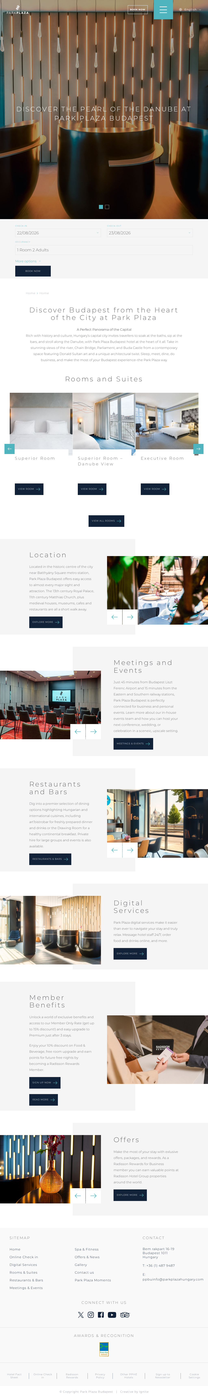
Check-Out (114, 226)
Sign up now (42, 1082)
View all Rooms (104, 520)
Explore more (43, 622)
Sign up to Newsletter (162, 1376)
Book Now (33, 271)
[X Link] (81, 1317)
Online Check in (24, 1257)
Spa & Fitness (87, 1249)
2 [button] (107, 207)
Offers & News (87, 1257)
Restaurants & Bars (47, 859)
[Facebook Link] (101, 1316)
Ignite (144, 1392)
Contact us (84, 1272)
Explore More (127, 1194)
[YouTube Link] (112, 1317)
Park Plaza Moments (93, 1280)
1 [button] (101, 207)
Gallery (81, 1265)
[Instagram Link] (91, 1317)
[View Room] (41, 424)
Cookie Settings (194, 1376)
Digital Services (23, 1265)
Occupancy (22, 242)
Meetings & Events (131, 743)
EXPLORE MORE (127, 953)
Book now (137, 9)
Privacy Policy (100, 1376)
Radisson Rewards (72, 1376)
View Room (26, 488)
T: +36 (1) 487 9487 (159, 1266)
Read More (40, 1099)
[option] (104, 109)
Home (30, 293)
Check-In (21, 226)
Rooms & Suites (24, 1272)
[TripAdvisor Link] (125, 1316)
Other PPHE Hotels (128, 1376)
